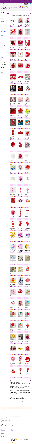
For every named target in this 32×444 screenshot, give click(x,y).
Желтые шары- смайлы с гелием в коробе (12, 341)
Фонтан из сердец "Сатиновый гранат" (20, 182)
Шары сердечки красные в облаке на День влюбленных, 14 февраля (12, 206)
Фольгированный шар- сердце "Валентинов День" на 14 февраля (27, 217)
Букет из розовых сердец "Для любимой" (27, 284)
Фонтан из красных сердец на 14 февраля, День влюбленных (12, 138)
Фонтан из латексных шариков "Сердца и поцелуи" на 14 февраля (27, 70)
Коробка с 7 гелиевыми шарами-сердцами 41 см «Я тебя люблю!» (27, 330)
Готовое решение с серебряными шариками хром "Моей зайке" (12, 93)
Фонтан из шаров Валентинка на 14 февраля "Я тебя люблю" (20, 217)
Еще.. (5, 45)
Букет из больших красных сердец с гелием (20, 115)
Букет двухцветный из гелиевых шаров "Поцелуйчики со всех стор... (13, 307)
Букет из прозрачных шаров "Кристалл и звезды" (20, 239)
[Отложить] (15, 26)
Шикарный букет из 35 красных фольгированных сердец (12, 47)
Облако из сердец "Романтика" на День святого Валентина (27, 81)
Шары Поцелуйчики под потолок (27, 160)
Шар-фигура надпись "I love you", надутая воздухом (20, 352)
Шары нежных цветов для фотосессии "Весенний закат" (12, 273)
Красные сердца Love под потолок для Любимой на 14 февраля (20, 70)
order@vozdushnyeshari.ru (25, 439)
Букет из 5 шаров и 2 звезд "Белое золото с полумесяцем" (27, 251)
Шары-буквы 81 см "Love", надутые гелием (20, 81)
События (20, 7)
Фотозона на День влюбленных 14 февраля (20, 126)
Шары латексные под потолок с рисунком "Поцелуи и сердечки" (20, 104)
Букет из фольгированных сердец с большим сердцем (20, 149)
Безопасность (2, 433)
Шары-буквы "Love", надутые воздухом (27, 47)
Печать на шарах (2, 428)
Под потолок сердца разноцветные (19, 205)
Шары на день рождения (14, 7)
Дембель (2, 36)
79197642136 (13, 440)
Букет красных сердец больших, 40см (12, 149)
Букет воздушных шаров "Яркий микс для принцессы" (12, 36)
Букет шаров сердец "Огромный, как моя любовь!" (19, 172)
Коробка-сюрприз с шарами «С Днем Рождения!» (20, 329)
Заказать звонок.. (13, 439)
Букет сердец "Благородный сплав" (27, 295)
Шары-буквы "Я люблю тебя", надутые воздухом (12, 24)
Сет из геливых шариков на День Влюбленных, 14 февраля (13, 59)
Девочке (2, 48)
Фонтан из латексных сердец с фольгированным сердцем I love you (12, 228)
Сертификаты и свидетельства (4, 435)
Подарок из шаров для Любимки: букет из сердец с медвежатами (20, 25)
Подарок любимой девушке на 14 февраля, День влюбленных (20, 194)
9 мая (1, 26)
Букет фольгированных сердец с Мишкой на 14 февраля (20, 93)
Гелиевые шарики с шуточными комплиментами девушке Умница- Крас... (27, 93)
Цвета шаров (5, 8)
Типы (27, 7)
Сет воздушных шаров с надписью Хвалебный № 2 (20, 58)
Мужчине (2, 52)
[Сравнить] (20, 6)
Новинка (2, 18)
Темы (1, 8)
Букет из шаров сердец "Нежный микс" (12, 295)
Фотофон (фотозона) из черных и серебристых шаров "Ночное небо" (20, 262)
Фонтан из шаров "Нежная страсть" (27, 182)
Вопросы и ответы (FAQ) (3, 425)
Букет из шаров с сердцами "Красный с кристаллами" (27, 171)
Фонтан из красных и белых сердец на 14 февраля (27, 137)
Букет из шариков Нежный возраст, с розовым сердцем (20, 250)
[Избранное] (18, 6)
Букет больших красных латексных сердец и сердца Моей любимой (27, 228)
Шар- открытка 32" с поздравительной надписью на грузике (27, 364)
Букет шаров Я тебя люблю (12, 363)
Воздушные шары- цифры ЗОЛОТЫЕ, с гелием (12, 239)
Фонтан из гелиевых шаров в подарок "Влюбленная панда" (20, 285)
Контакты (12, 429)
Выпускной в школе (3, 30)
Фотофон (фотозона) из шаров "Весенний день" (20, 273)
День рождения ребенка (4, 25)
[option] (16, 409)
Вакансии (12, 426)
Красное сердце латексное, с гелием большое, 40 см (27, 58)
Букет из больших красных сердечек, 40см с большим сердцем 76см (20, 228)
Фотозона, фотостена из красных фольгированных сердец (12, 115)
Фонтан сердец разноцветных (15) (19, 363)
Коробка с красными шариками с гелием (27, 318)
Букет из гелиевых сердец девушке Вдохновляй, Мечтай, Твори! (27, 36)
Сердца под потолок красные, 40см (20, 137)
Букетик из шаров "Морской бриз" (13, 171)
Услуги (9, 8)
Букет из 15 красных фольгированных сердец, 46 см (20, 36)
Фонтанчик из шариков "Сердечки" (27, 194)
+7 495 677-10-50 (26, 3)
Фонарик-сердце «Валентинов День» (19, 375)
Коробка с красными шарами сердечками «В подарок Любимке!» (12, 330)
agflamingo (23, 438)
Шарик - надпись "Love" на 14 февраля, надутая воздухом (12, 353)
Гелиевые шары (7, 7)
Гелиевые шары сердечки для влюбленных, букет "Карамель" (13, 126)
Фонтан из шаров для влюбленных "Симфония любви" (12, 194)
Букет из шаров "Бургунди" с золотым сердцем (27, 341)
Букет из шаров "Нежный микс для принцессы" (12, 250)
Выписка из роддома (3, 31)
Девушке (2, 57)
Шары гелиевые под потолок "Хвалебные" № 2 (13, 182)
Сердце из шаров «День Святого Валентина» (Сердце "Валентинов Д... (12, 217)
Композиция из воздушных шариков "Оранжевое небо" (27, 126)
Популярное (2, 7)
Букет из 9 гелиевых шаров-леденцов (27, 273)
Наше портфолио (2, 426)
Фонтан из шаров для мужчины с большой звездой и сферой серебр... (20, 341)
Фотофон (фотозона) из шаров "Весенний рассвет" (27, 262)
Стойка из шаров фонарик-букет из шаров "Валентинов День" (27, 375)
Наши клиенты (12, 425)
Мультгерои (24, 7)
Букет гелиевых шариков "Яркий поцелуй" (20, 307)
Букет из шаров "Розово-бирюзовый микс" (27, 239)
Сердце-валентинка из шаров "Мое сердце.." (12, 375)
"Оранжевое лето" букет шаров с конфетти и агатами (27, 115)
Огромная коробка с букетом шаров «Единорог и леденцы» (20, 319)
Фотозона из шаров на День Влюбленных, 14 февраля (13, 81)
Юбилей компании (3, 35)
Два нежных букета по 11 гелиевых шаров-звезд (12, 262)
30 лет (1, 40)
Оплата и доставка (13, 428)
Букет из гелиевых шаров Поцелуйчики (12, 160)
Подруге (2, 58)
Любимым (2, 53)
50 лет (1, 41)
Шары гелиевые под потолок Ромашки (27, 205)
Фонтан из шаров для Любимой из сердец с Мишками (12, 70)
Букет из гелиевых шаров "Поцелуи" (27, 24)
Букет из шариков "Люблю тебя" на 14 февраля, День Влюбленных (12, 104)
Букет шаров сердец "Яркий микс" (20, 295)
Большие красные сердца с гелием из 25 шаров (20, 47)
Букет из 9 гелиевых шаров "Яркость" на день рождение (13, 284)
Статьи (1, 429)
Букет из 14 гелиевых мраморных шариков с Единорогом (27, 149)
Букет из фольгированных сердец (27, 352)
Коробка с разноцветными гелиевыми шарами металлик (27, 307)
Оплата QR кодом (2, 436)
